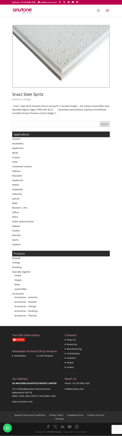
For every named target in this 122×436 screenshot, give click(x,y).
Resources (72, 344)
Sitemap (59, 418)
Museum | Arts (19, 207)
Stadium (16, 244)
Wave (17, 284)
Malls (15, 203)
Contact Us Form (95, 415)
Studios (16, 230)
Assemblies (18, 143)
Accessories (18, 293)
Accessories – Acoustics (26, 297)
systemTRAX (20, 289)
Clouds (17, 275)
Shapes (18, 280)
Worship (16, 235)
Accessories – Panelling (25, 311)
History (70, 367)
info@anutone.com (74, 388)
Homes (15, 184)
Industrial (17, 194)
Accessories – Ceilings (25, 306)
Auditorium (18, 148)
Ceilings (27, 99)
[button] (7, 428)
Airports (16, 138)
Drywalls (16, 258)
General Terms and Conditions (29, 415)
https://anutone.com (22, 401)
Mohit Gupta (54, 431)
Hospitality (17, 189)
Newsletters (20, 355)
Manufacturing (74, 348)
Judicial (15, 198)
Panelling (16, 267)
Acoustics (17, 99)
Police (15, 216)
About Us (71, 339)
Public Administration (23, 221)
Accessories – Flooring (25, 315)
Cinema (16, 157)
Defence (16, 171)
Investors (71, 358)
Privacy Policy (56, 415)
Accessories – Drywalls (25, 301)
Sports (15, 239)
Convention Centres (22, 166)
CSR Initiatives (46, 355)
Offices (15, 212)
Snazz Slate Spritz (27, 94)
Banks (15, 152)
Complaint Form (75, 415)
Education (17, 175)
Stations (16, 226)
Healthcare (17, 180)
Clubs (15, 161)
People (70, 362)
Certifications (73, 353)
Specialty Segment (21, 271)
